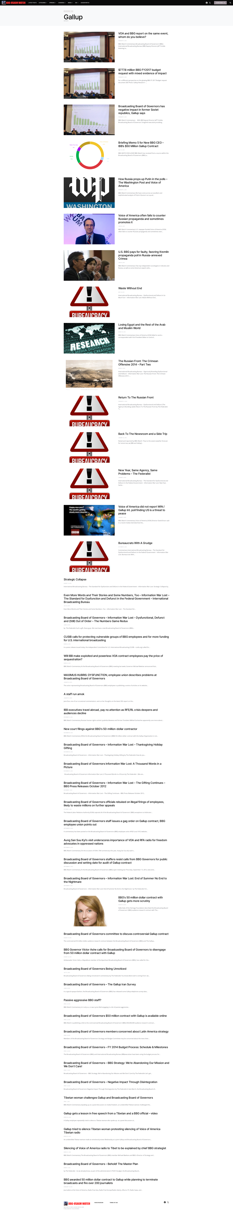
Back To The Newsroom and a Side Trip (142, 433)
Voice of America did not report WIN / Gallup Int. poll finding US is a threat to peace (141, 510)
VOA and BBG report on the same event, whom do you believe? (143, 35)
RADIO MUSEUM (98, 1202)
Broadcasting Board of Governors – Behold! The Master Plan (101, 1163)
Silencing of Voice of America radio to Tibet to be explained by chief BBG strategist (115, 1148)
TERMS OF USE (114, 1202)
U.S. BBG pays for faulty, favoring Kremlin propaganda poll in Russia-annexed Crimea (143, 255)
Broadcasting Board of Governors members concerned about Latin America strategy (116, 1031)
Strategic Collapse (75, 579)
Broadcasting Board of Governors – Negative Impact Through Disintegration (110, 1082)
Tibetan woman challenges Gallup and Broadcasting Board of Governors (108, 1097)
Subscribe (219, 2)
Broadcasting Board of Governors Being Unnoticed (95, 968)
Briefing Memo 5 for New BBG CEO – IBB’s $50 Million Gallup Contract (141, 144)
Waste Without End (130, 288)
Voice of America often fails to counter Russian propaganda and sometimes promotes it (142, 219)
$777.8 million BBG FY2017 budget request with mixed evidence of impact (142, 71)
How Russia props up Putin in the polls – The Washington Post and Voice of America (142, 182)
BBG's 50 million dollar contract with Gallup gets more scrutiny (140, 899)
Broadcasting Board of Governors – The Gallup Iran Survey (100, 984)
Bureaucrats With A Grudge (135, 543)
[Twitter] (210, 3)
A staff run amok (74, 694)
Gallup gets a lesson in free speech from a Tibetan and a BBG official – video (111, 1113)
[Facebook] (207, 3)
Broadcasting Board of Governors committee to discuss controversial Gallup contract (116, 933)
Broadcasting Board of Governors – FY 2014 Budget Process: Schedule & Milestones (116, 1047)
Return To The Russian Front (136, 397)
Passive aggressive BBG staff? (82, 1000)
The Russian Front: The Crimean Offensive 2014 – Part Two (138, 362)
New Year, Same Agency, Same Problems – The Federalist (137, 472)
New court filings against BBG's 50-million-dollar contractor (100, 729)
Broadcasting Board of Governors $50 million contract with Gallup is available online (115, 1015)
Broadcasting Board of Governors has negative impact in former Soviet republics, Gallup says (141, 110)
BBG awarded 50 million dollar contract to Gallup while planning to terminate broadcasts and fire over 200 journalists (111, 1181)
